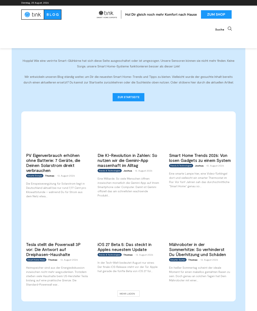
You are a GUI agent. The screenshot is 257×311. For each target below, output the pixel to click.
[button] (225, 29)
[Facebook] (211, 3)
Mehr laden (127, 293)
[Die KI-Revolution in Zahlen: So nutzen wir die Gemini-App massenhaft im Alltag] (128, 133)
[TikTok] (227, 3)
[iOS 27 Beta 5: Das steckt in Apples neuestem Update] (128, 222)
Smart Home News (36, 259)
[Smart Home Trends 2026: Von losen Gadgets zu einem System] (200, 133)
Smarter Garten (177, 259)
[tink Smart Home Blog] (57, 14)
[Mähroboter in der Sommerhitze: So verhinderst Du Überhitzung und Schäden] (200, 222)
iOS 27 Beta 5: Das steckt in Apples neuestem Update (125, 247)
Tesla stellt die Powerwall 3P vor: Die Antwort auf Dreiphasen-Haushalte (53, 249)
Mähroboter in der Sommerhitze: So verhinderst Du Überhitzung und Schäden (197, 249)
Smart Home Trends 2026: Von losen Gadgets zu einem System (200, 158)
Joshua (127, 170)
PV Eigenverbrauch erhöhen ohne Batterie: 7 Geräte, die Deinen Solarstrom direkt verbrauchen (53, 163)
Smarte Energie (34, 175)
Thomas (49, 175)
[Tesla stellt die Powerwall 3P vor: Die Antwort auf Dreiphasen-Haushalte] (57, 222)
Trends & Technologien (109, 170)
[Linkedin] (222, 3)
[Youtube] (233, 3)
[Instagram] (216, 3)
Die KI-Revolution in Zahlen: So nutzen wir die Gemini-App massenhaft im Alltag (127, 160)
